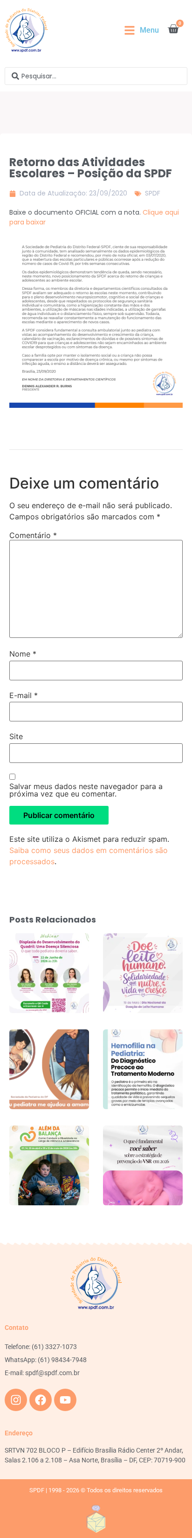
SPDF (152, 193)
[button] (141, 30)
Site (16, 736)
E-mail (23, 695)
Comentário (33, 535)
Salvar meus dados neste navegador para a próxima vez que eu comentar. (86, 790)
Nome (22, 653)
